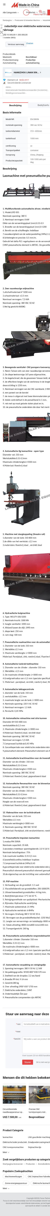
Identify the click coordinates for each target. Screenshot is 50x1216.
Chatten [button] (29, 43)
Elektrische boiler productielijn (15, 1142)
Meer (5, 1188)
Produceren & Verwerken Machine (27, 20)
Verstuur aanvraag (16, 44)
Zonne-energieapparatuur (16, 1183)
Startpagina (7, 20)
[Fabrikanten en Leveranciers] (25, 5)
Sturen (27, 1062)
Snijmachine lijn (34, 1147)
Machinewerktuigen (13, 1176)
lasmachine (8, 1137)
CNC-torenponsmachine (13, 1147)
